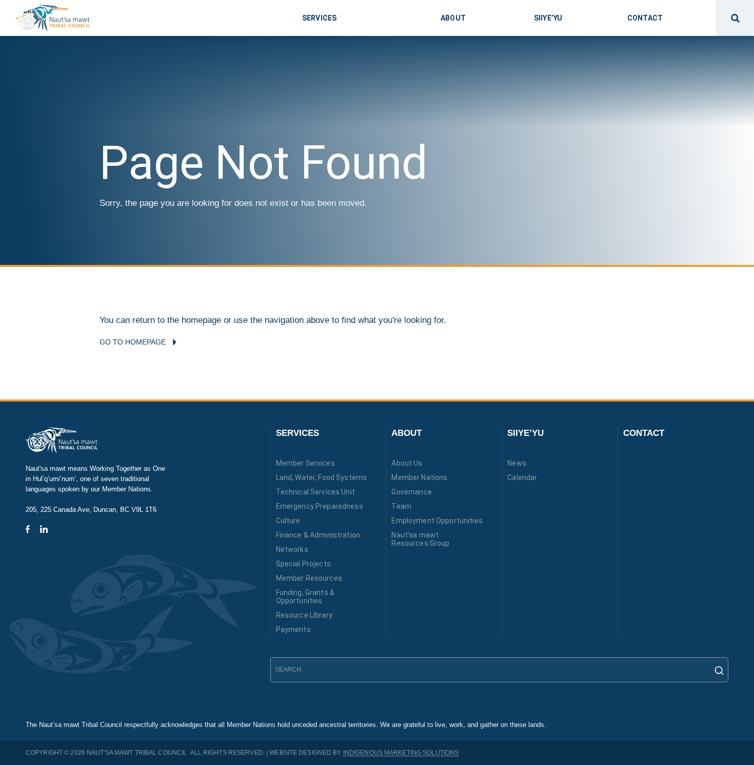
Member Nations (419, 477)
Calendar (522, 477)
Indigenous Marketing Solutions (401, 752)
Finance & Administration (318, 535)
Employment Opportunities (436, 521)
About (406, 433)
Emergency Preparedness (319, 506)
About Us (406, 463)
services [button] (319, 18)
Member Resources (309, 578)
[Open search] (735, 18)
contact (645, 18)
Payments (293, 629)
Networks (292, 549)
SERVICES (297, 433)
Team (401, 506)
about (453, 18)
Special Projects (303, 564)
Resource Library (304, 615)
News (516, 463)
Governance (411, 492)
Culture (288, 521)
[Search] (716, 670)
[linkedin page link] (44, 529)
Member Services (305, 463)
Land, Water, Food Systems (321, 477)
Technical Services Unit (315, 492)
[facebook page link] (28, 529)
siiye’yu (548, 18)
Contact (643, 433)
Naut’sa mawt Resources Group (420, 539)
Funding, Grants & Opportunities (305, 596)
